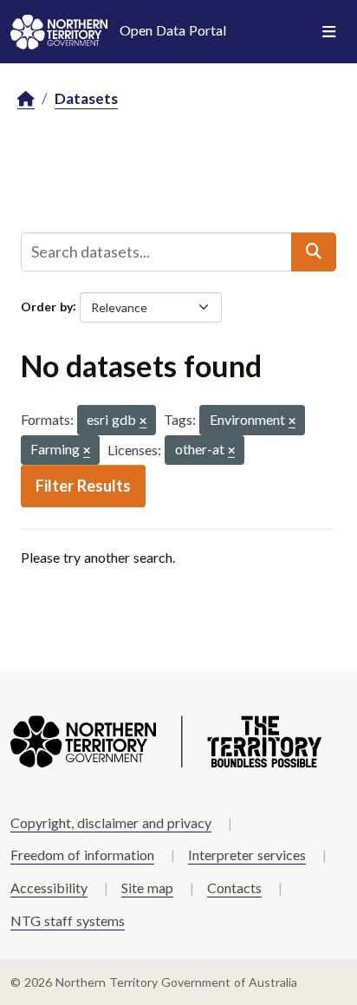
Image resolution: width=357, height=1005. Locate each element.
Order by (47, 305)
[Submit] (313, 251)
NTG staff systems (67, 920)
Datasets (86, 98)
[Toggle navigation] (329, 32)
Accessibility (49, 887)
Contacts (234, 887)
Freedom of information (82, 854)
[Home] (26, 99)
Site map (147, 887)
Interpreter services (247, 854)
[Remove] (143, 421)
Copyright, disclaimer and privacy (110, 822)
